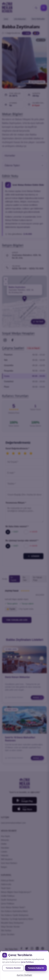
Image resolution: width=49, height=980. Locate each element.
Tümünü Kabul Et (36, 968)
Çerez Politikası (27, 962)
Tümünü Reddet (13, 968)
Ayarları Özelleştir (24, 975)
